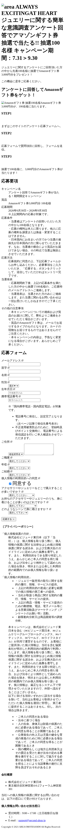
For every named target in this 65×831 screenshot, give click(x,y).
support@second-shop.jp (32, 820)
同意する (22, 483)
